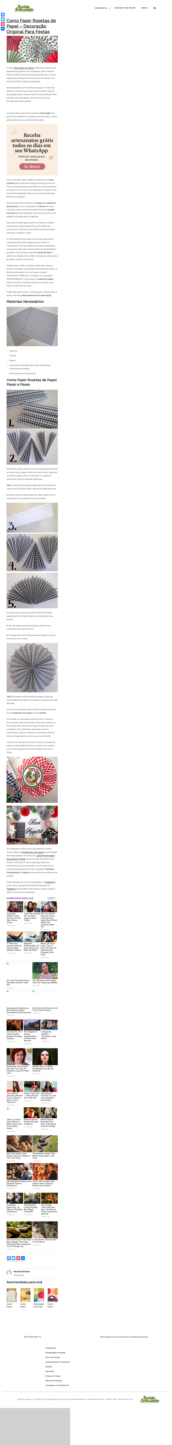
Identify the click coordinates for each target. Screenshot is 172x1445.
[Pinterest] (2, 24)
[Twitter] (2, 19)
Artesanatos (50, 1348)
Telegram (11, 889)
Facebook (49, 882)
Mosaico (48, 1367)
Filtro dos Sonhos (52, 1357)
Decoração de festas (24, 68)
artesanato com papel (33, 852)
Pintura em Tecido (52, 1376)
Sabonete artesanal (53, 1381)
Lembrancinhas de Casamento (57, 1362)
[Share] (2, 28)
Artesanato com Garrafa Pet (57, 1385)
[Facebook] (2, 14)
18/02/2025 (19, 1275)
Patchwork (49, 1371)
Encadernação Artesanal (55, 1353)
